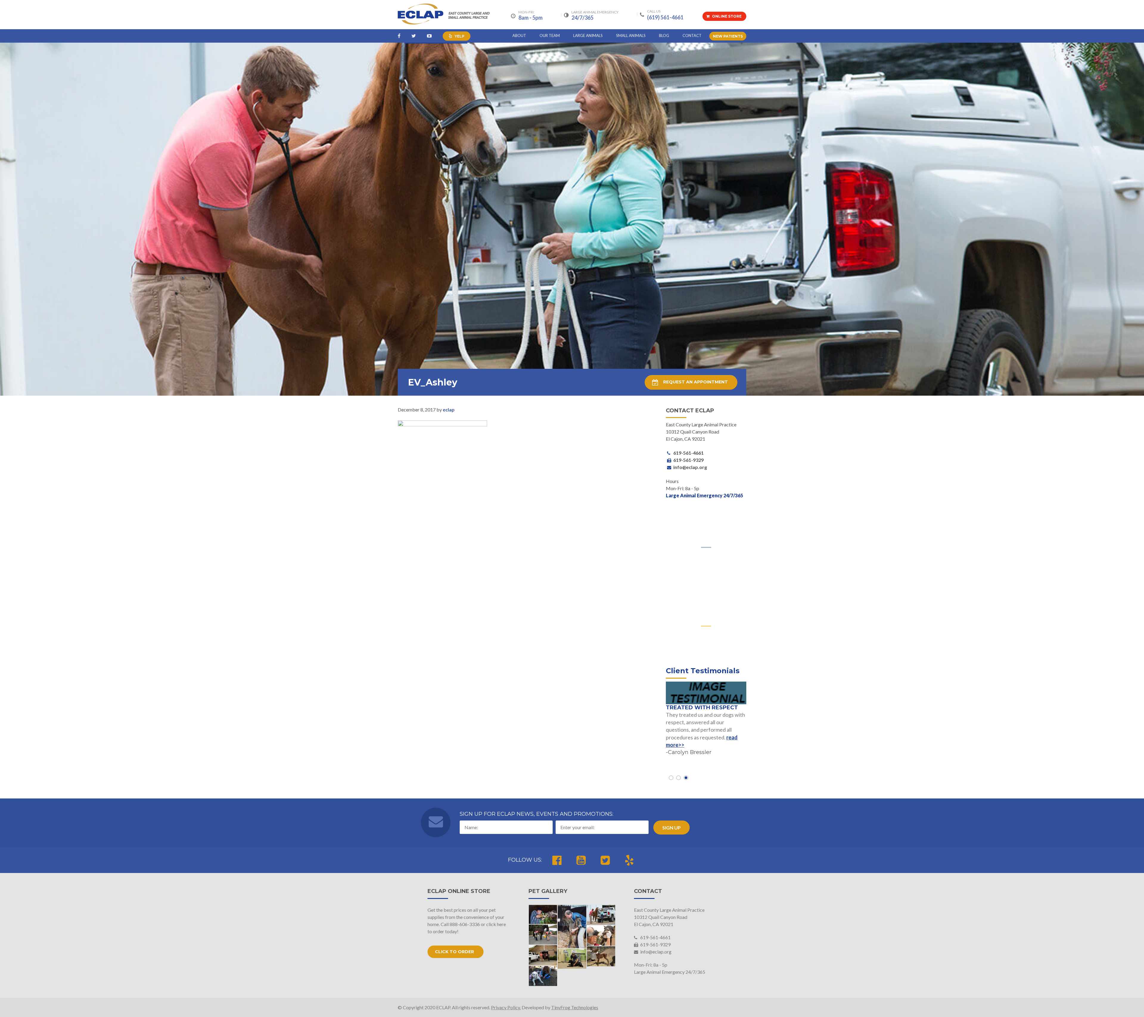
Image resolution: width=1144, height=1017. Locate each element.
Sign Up (671, 827)
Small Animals (631, 35)
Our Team (550, 35)
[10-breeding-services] (601, 956)
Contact (692, 35)
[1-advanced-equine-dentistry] (601, 935)
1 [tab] (671, 777)
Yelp (459, 36)
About (519, 35)
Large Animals (588, 35)
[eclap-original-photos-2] (543, 914)
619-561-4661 (655, 937)
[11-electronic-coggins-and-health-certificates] (543, 955)
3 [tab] (686, 777)
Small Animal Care (706, 635)
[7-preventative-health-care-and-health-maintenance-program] (601, 915)
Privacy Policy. (506, 1007)
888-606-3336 (465, 924)
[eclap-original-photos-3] (572, 926)
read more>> (726, 744)
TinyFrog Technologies (574, 1007)
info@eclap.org (655, 951)
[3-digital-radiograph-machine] (543, 935)
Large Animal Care (706, 557)
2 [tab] (678, 777)
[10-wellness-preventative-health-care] (572, 959)
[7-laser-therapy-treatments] (543, 976)
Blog (664, 35)
